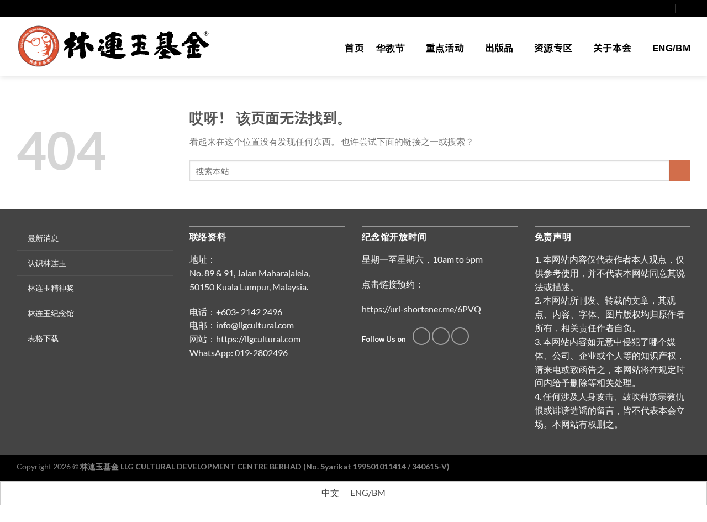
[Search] (686, 8)
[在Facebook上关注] (645, 8)
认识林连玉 (47, 263)
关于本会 (612, 48)
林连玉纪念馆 (51, 313)
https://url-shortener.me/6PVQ (421, 309)
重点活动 (445, 48)
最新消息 (43, 238)
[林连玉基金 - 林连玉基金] (117, 46)
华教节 (390, 48)
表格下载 (43, 338)
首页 (354, 48)
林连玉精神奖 (51, 288)
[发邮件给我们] (655, 8)
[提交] (679, 170)
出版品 (499, 48)
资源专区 (553, 48)
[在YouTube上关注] (666, 8)
